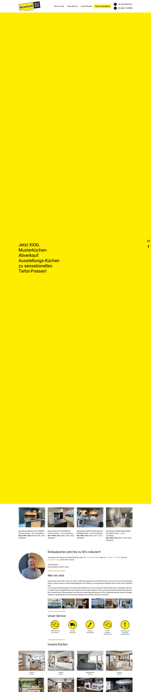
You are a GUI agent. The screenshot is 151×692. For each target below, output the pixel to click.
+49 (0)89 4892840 (92, 557)
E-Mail (148, 241)
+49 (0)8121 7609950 (113, 557)
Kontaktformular (53, 560)
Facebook (148, 246)
